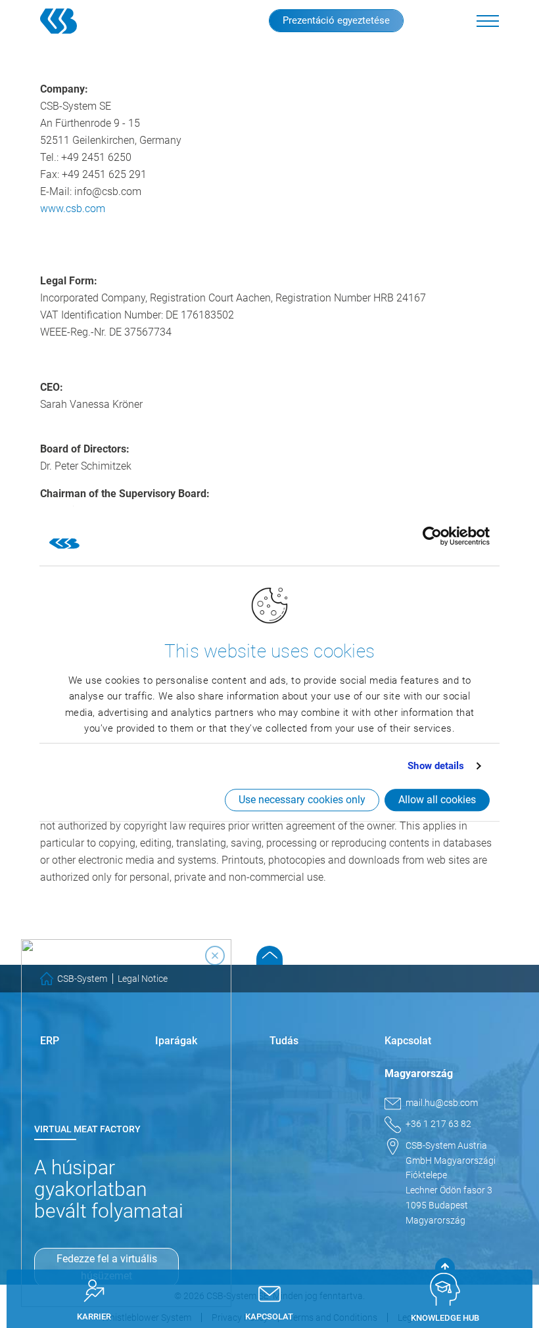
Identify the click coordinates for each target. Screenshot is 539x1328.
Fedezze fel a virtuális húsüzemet (107, 1267)
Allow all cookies (437, 799)
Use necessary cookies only (302, 799)
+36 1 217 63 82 (438, 1123)
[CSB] (81, 21)
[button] (488, 21)
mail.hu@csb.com (442, 1102)
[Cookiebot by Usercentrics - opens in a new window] (432, 536)
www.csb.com (72, 208)
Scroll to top (269, 955)
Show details (436, 766)
